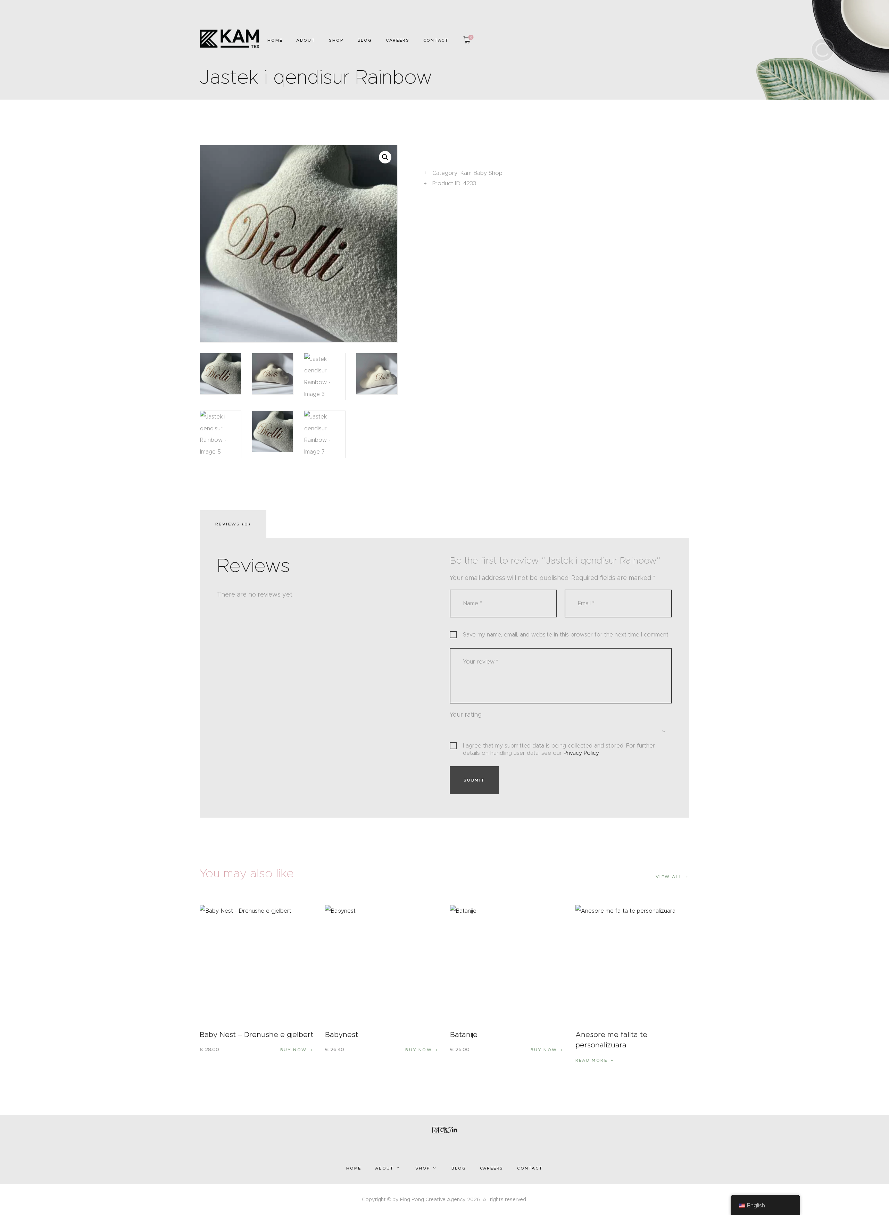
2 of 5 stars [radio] (464, 730)
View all (669, 876)
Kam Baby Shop (481, 173)
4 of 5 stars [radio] (484, 730)
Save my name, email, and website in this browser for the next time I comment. (566, 634)
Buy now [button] (293, 1049)
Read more (591, 1060)
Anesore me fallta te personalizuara (611, 1039)
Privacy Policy (581, 753)
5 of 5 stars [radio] (494, 730)
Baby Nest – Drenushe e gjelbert (256, 1034)
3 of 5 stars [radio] (474, 730)
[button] (385, 157)
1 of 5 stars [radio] (454, 730)
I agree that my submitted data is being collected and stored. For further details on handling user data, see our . (559, 749)
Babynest (341, 1034)
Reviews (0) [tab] (233, 523)
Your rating (466, 714)
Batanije (463, 1034)
